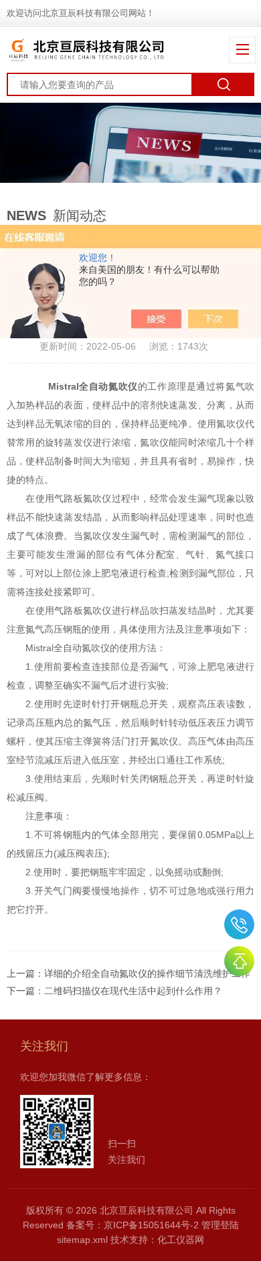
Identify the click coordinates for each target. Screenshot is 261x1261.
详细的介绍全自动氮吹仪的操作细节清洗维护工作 (147, 973)
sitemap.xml (82, 1239)
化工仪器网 (180, 1239)
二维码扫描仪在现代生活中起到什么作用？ (133, 990)
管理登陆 (220, 1225)
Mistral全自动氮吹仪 (93, 386)
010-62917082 (239, 924)
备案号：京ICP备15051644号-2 (132, 1225)
